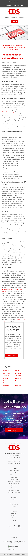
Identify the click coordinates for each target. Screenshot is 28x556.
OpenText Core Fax (14, 483)
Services (18, 385)
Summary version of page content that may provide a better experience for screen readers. (14, 47)
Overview (21, 17)
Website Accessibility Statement (14, 443)
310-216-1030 (15, 2)
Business (6, 370)
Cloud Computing (14, 470)
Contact (14, 21)
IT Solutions (14, 477)
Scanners (14, 486)
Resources (14, 17)
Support (9, 5)
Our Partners (14, 516)
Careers (14, 518)
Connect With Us (14, 430)
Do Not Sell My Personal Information (19, 554)
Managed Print (14, 479)
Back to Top (14, 537)
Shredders (14, 488)
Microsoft (6, 378)
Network (18, 378)
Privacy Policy (14, 504)
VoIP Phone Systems (14, 492)
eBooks (14, 502)
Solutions (6, 17)
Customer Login (19, 5)
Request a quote (11, 355)
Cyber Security (14, 475)
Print (16, 381)
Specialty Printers (14, 490)
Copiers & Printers (14, 473)
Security (6, 385)
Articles (14, 499)
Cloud (17, 370)
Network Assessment (14, 481)
